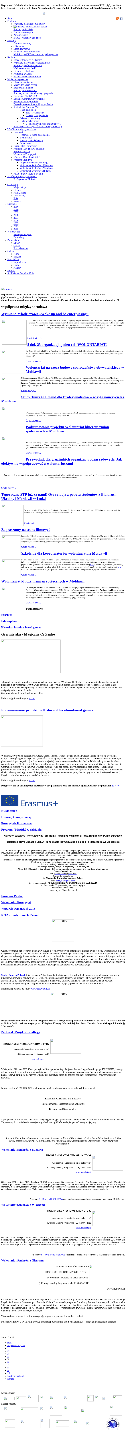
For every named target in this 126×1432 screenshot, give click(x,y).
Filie (16, 198)
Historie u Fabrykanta (24, 71)
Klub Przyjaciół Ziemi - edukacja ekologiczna (36, 54)
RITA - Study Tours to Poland (28, 173)
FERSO (108, 1388)
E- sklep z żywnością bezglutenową (43, 123)
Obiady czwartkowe (23, 82)
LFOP (17, 242)
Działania (12, 204)
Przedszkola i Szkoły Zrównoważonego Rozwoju (38, 126)
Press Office (13, 259)
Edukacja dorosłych (23, 32)
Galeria (10, 251)
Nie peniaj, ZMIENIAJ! (25, 96)
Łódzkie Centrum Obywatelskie (29, 98)
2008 (16, 215)
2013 (16, 226)
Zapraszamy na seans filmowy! (25, 530)
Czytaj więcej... (34, 338)
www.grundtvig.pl (36, 1059)
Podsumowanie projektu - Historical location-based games (47, 710)
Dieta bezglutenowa (29, 121)
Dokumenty (19, 195)
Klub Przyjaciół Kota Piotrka (28, 65)
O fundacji (12, 184)
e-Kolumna (19, 46)
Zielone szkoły (21, 35)
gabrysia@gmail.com (65, 881)
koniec (10, 1378)
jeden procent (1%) (23, 234)
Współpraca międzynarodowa (21, 129)
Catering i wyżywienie (37, 115)
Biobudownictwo (22, 48)
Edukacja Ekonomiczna (25, 90)
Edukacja (11, 21)
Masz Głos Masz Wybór (25, 85)
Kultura (11, 57)
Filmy (16, 254)
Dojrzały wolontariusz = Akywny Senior (33, 104)
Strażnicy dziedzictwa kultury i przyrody (33, 93)
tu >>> (32, 698)
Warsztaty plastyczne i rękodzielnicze (32, 62)
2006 (16, 220)
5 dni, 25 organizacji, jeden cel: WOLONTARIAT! (67, 345)
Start (9, 18)
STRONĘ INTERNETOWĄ (51, 1199)
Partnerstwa (13, 240)
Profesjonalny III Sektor (25, 179)
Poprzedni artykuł (16, 1345)
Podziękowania (21, 248)
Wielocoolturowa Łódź (25, 68)
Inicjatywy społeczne (17, 79)
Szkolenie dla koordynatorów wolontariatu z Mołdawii (64, 553)
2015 (16, 229)
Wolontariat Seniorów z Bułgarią (35, 171)
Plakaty (17, 267)
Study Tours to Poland (13, 975)
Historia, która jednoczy (31, 140)
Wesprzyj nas (13, 231)
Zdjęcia (17, 256)
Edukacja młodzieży (23, 29)
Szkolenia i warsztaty (30, 118)
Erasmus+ (18, 132)
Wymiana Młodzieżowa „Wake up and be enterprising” (45, 314)
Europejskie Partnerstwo (25, 146)
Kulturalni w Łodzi (23, 73)
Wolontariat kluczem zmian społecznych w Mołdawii (43, 581)
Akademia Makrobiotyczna (27, 51)
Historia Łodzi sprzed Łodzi (27, 76)
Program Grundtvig (23, 159)
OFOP (17, 245)
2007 (16, 217)
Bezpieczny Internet (23, 87)
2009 (16, 212)
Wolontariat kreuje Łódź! (26, 101)
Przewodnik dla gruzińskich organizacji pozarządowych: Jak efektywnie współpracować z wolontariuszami (61, 461)
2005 (16, 223)
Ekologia (11, 40)
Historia (17, 190)
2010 (16, 209)
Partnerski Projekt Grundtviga (20, 1032)
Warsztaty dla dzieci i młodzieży (29, 24)
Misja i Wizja (20, 187)
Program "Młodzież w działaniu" (29, 148)
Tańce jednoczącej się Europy (28, 60)
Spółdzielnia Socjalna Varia (27, 107)
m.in (92, 565)
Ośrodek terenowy (23, 43)
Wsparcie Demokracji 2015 (27, 157)
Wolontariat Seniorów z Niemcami (36, 165)
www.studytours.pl (40, 988)
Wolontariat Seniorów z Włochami (36, 168)
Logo (16, 265)
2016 (16, 206)
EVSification (26, 137)
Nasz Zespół (20, 192)
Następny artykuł (15, 1376)
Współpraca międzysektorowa (22, 176)
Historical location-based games (35, 135)
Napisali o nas (20, 262)
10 (8, 1373)
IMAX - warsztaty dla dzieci (27, 37)
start (9, 1342)
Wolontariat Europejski (25, 154)
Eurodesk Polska (22, 151)
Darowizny (19, 237)
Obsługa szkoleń (28, 110)
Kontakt (17, 201)
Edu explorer (26, 143)
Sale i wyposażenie (35, 112)
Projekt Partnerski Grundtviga (34, 162)
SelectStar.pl (116, 1388)
